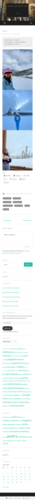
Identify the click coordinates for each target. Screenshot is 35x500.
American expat (7, 417)
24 (21, 479)
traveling (19, 402)
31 (21, 482)
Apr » (7, 487)
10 (21, 473)
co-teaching (25, 352)
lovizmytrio (16, 34)
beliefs (15, 417)
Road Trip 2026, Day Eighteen (10, 292)
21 (8, 479)
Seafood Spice (28, 220)
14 (8, 476)
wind (29, 402)
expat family (10, 367)
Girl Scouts (16, 370)
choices (15, 352)
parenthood (14, 388)
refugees (4, 391)
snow (25, 193)
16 (16, 476)
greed (28, 370)
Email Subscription (9, 312)
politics (27, 388)
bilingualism (14, 348)
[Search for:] (17, 264)
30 (16, 482)
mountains (18, 205)
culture (25, 356)
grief (4, 374)
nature (5, 388)
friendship (6, 428)
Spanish (20, 395)
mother (4, 384)
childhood (7, 198)
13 (3, 476)
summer (17, 398)
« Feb (3, 487)
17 (21, 476)
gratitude (23, 370)
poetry (13, 193)
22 (12, 479)
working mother (17, 405)
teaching (6, 402)
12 (29, 473)
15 (12, 476)
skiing (21, 193)
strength (26, 395)
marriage (9, 381)
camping (20, 349)
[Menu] (4, 23)
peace (5, 437)
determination (6, 363)
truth (25, 402)
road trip (20, 391)
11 (25, 473)
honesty (5, 378)
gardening (10, 370)
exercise (26, 363)
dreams (5, 424)
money (28, 381)
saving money (27, 391)
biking (8, 348)
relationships (12, 392)
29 (12, 482)
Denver (21, 359)
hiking (30, 374)
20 (3, 479)
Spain (16, 395)
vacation (24, 441)
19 (29, 476)
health (25, 374)
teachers (28, 399)
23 (16, 479)
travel (13, 402)
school (4, 395)
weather (29, 193)
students (11, 399)
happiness (20, 374)
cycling (4, 360)
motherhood (8, 205)
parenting (24, 431)
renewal (21, 437)
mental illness (15, 381)
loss (22, 378)
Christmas (20, 352)
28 (8, 482)
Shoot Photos (6, 220)
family (21, 366)
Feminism (26, 367)
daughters (8, 193)
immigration (11, 378)
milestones (22, 381)
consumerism (14, 356)
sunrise (23, 398)
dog (12, 363)
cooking (20, 356)
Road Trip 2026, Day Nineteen (10, 288)
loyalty (4, 381)
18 (25, 476)
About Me (5, 276)
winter (6, 209)
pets (22, 388)
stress (5, 398)
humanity (22, 428)
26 (29, 479)
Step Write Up (17, 6)
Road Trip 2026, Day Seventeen (11, 297)
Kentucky (18, 378)
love (26, 377)
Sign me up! (7, 328)
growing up (17, 202)
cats (24, 348)
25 (25, 479)
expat (4, 367)
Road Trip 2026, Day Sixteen (10, 301)
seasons (17, 193)
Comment (26, 246)
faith (16, 367)
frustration (4, 370)
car (24, 417)
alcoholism (4, 348)
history (16, 428)
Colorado (17, 198)
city (20, 421)
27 (3, 482)
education (18, 363)
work (8, 406)
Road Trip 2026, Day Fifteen (10, 306)
